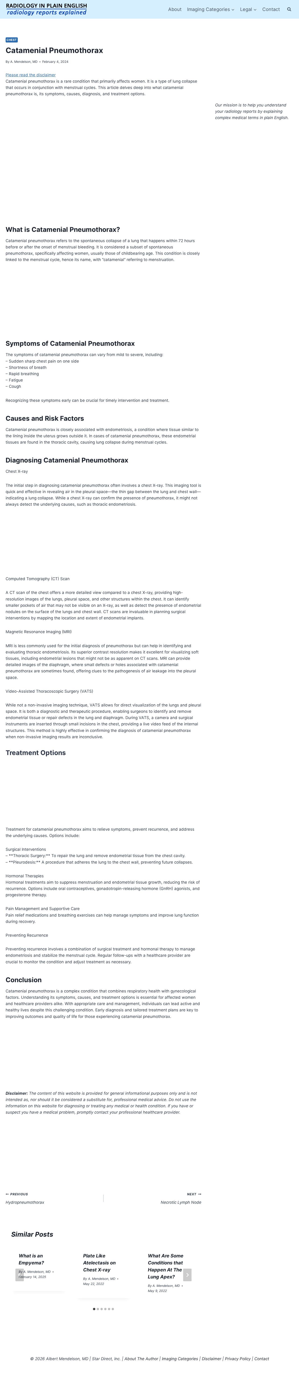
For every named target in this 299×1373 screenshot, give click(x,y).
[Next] (187, 1275)
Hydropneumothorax (25, 1198)
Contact (271, 9)
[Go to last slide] (19, 1275)
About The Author (141, 1358)
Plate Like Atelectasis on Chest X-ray (99, 1263)
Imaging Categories (180, 1358)
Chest (12, 40)
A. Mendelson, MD (24, 62)
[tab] (94, 1309)
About (175, 9)
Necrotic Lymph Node (181, 1198)
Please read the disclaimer (31, 75)
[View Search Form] (289, 9)
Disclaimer (211, 1358)
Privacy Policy (238, 1358)
